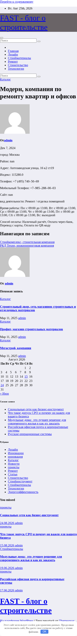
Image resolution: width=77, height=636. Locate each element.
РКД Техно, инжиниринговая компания (27, 245)
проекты (13, 467)
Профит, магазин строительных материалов (31, 329)
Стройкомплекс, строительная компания (27, 242)
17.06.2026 (7, 590)
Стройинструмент (20, 481)
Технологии (16, 68)
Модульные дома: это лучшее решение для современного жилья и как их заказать (37, 421)
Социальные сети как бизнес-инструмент (36, 409)
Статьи (12, 474)
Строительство (18, 65)
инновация (15, 456)
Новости (14, 463)
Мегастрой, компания (15, 348)
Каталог (5, 79)
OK (44, 631)
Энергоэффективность (23, 492)
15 (26, 376)
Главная (13, 51)
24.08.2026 (7, 523)
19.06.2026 (7, 568)
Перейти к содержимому (16, 1)
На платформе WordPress (17, 620)
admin (8, 140)
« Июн (4, 393)
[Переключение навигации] (1, 37)
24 (2, 385)
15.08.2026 (7, 545)
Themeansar (66, 620)
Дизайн (13, 54)
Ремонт (13, 61)
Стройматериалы (19, 58)
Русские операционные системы (30, 434)
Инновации (16, 453)
